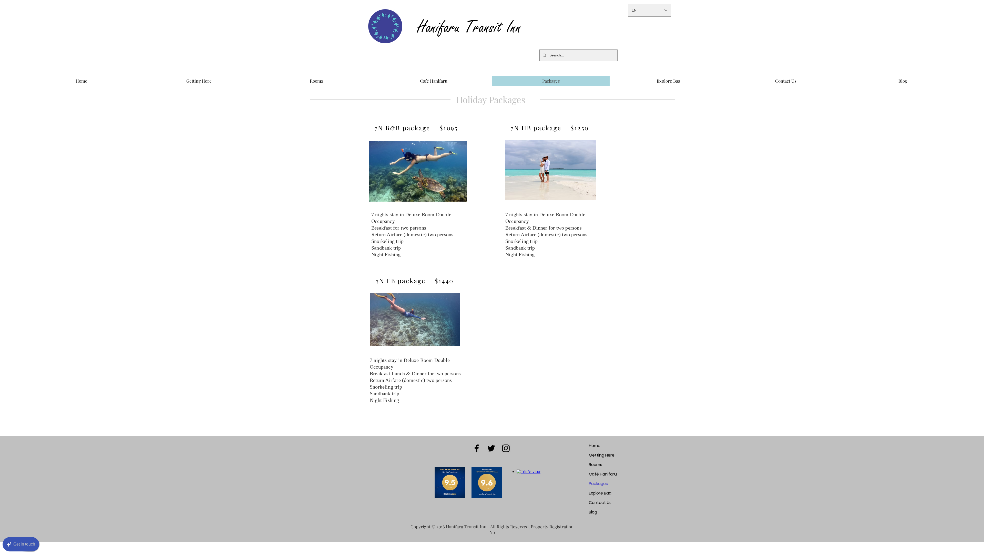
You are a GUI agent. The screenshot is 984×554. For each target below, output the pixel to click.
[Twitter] (491, 448)
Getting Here (601, 455)
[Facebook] (476, 448)
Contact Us (600, 503)
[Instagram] (506, 448)
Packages (598, 484)
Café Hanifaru (603, 474)
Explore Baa (600, 493)
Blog (593, 512)
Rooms (595, 465)
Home (594, 446)
